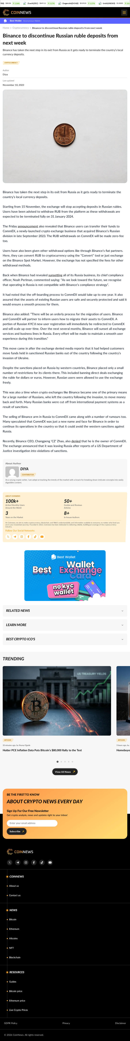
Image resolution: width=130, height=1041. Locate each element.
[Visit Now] (65, 575)
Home (6, 28)
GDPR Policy (10, 1023)
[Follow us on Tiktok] (35, 536)
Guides (12, 982)
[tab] (57, 762)
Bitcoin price (15, 991)
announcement (28, 226)
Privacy (66, 1023)
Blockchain (14, 957)
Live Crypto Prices (18, 1010)
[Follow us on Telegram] (15, 536)
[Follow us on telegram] (17, 862)
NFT (11, 948)
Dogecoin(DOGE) (44, 3)
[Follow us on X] (8, 536)
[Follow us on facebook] (34, 862)
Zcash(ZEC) (6, 3)
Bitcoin (12, 919)
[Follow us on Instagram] (21, 536)
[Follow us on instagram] (26, 862)
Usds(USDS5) (82, 3)
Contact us (14, 895)
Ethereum (14, 929)
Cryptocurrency (21, 28)
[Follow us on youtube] (50, 862)
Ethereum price (17, 1001)
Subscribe (14, 831)
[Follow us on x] (9, 862)
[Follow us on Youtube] (42, 536)
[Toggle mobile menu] (124, 12)
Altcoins (13, 938)
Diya (5, 74)
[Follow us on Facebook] (28, 536)
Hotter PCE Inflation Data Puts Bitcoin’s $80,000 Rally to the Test (42, 750)
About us (14, 886)
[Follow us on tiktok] (42, 862)
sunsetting (55, 275)
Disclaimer (120, 1023)
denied (76, 441)
